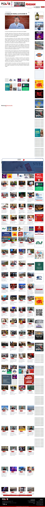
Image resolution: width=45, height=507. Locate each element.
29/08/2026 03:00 (31, 185)
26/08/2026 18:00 (22, 451)
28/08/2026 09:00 (5, 277)
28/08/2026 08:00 (13, 277)
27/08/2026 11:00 (22, 346)
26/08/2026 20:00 (31, 410)
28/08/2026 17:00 (31, 242)
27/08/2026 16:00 (5, 335)
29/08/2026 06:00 (5, 185)
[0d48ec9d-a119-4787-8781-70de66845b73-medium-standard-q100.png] (5, 5)
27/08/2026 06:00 (31, 358)
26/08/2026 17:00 (13, 471)
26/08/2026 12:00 (22, 492)
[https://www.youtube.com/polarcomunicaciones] (12, 5)
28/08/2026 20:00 (14, 208)
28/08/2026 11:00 (22, 265)
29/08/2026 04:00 (22, 185)
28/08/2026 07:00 (22, 277)
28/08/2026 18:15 (31, 220)
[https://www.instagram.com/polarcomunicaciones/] (12, 4)
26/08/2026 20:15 (22, 410)
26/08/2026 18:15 (13, 451)
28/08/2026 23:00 (14, 197)
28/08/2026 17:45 (13, 242)
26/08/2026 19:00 (22, 431)
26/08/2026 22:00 (31, 390)
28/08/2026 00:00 (13, 300)
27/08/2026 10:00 (31, 346)
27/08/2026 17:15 (5, 323)
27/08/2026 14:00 (31, 335)
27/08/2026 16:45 (22, 323)
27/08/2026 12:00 (13, 346)
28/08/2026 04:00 (13, 288)
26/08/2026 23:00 (22, 390)
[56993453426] (12, 1)
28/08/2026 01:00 (5, 300)
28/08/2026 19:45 (22, 208)
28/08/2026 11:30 (13, 265)
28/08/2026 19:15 (5, 220)
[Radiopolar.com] (1, 7)
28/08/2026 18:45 (22, 220)
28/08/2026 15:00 (13, 254)
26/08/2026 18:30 (5, 451)
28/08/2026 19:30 (31, 208)
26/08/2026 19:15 (13, 431)
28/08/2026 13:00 (31, 254)
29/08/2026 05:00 (14, 185)
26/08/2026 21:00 (5, 410)
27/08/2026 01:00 (5, 390)
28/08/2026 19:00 (14, 220)
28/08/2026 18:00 (5, 242)
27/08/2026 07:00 (22, 358)
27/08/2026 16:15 (31, 323)
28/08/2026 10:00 (31, 265)
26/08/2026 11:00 (31, 492)
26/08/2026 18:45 (31, 431)
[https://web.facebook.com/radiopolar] (12, 2)
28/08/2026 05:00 (5, 288)
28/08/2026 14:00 (22, 254)
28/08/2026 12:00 (5, 265)
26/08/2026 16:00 (22, 471)
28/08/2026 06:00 (31, 277)
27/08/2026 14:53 (22, 335)
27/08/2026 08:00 (13, 358)
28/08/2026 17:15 (22, 242)
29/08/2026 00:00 (5, 197)
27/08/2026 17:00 (13, 323)
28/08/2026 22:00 (22, 197)
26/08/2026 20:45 (13, 410)
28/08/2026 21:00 (31, 197)
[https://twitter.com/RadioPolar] (12, 3)
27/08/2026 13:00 (5, 346)
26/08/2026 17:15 (5, 471)
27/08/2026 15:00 (13, 335)
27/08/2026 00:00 (13, 390)
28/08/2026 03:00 (22, 288)
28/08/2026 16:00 (5, 254)
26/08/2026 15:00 (31, 471)
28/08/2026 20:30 (5, 208)
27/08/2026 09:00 (5, 358)
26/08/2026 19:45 (5, 431)
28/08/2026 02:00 (31, 288)
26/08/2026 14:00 (5, 492)
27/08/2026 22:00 (31, 300)
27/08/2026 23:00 (22, 300)
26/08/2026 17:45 (31, 451)
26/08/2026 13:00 (13, 492)
